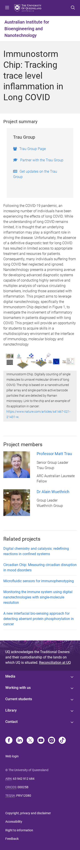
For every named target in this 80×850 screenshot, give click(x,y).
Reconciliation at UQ (55, 662)
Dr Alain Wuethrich (53, 491)
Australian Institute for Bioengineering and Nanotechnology (26, 28)
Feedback (12, 838)
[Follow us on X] (30, 741)
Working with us (18, 688)
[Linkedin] (19, 741)
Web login (12, 756)
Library (11, 710)
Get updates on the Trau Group (35, 174)
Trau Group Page (32, 149)
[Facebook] (8, 741)
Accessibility (13, 821)
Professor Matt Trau (54, 453)
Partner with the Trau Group (41, 160)
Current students (18, 699)
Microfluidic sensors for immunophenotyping (38, 581)
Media (10, 676)
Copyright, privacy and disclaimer (28, 813)
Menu (7, 8)
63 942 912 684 (23, 778)
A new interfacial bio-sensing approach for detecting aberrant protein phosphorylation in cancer (38, 618)
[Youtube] (40, 741)
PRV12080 (23, 795)
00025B (23, 787)
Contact (11, 722)
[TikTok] (62, 741)
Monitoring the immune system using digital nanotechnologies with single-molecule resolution (37, 597)
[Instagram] (51, 741)
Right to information (19, 830)
